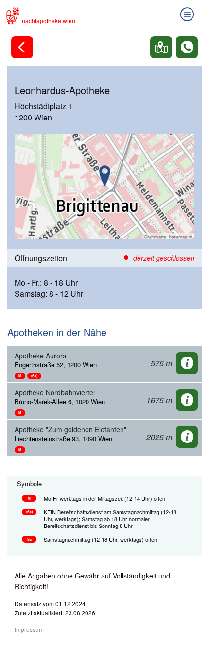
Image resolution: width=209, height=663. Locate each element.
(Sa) (34, 376)
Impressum (29, 629)
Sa (29, 539)
